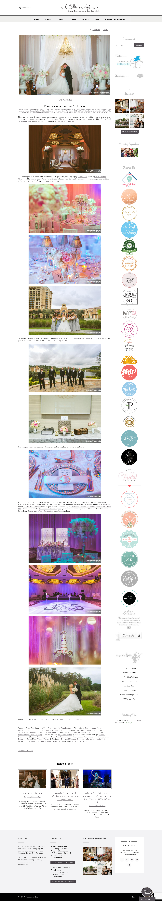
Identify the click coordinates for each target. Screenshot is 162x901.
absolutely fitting (66, 109)
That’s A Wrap (43, 739)
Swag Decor (83, 112)
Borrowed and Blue (129, 681)
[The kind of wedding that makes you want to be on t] (122, 121)
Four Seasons (52, 119)
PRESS (96, 19)
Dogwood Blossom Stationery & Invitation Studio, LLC (83, 739)
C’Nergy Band (50, 732)
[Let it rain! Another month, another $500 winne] (137, 121)
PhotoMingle (57, 112)
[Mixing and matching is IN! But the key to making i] (122, 106)
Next (105, 30)
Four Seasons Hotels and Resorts (75, 111)
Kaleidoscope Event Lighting (93, 111)
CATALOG (47, 19)
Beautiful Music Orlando (78, 109)
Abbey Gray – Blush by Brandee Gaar (57, 728)
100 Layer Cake (129, 699)
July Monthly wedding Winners (32, 793)
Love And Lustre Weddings (51, 730)
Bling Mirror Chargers (32, 506)
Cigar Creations (62, 737)
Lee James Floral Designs (88, 179)
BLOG (74, 19)
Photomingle (89, 737)
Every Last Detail (129, 668)
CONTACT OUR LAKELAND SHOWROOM (63, 881)
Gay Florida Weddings (129, 677)
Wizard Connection (101, 112)
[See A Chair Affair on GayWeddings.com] (129, 329)
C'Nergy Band (103, 109)
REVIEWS (85, 19)
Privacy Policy (138, 897)
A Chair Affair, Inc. (65, 734)
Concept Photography (31, 111)
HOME (36, 19)
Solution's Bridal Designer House (70, 112)
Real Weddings (65, 100)
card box (106, 504)
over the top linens (47, 112)
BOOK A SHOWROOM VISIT (116, 19)
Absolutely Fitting (59, 340)
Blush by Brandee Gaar (92, 109)
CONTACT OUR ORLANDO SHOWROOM (62, 862)
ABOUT (61, 19)
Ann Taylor (39, 109)
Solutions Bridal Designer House (77, 338)
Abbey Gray (57, 109)
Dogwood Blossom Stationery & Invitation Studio (51, 111)
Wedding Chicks (129, 690)
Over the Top (42, 737)
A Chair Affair (49, 109)
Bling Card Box (77, 719)
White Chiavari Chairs (40, 719)
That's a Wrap (92, 112)
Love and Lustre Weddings (34, 112)
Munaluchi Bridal (129, 673)
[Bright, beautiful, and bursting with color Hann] (137, 106)
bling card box (27, 447)
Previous (96, 30)
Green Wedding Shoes (129, 695)
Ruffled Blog (129, 686)
